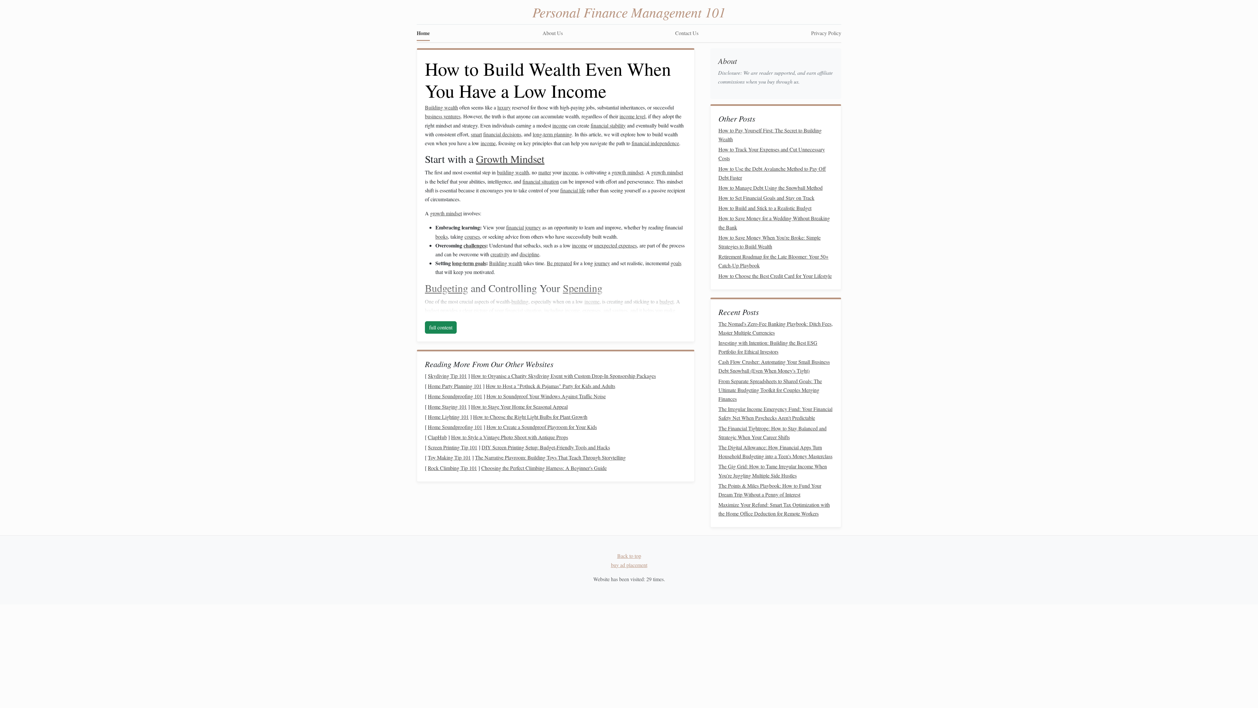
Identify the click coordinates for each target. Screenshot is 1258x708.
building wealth (513, 172)
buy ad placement (629, 564)
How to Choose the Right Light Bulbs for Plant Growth (530, 416)
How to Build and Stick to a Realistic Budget (764, 208)
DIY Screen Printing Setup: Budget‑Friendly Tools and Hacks (546, 447)
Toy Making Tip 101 (449, 457)
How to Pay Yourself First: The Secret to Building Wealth (770, 135)
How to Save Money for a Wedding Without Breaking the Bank (774, 222)
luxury (504, 107)
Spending (582, 288)
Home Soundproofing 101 (455, 396)
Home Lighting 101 (448, 416)
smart (476, 134)
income (559, 125)
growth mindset (627, 172)
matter (544, 172)
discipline (529, 254)
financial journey (523, 227)
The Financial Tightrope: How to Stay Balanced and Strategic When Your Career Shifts (772, 433)
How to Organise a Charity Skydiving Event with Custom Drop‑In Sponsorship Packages (563, 375)
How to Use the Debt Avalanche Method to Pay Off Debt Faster (772, 173)
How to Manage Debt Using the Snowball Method (770, 187)
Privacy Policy (826, 33)
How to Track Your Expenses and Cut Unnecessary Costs (771, 154)
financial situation (541, 181)
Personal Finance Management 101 (629, 12)
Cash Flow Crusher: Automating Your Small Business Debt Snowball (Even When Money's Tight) (774, 366)
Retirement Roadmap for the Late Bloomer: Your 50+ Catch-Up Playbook (773, 261)
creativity (499, 254)
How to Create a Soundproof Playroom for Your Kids (541, 426)
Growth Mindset (510, 159)
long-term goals (469, 263)
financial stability (608, 125)
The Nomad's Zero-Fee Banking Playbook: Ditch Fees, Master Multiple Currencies (775, 328)
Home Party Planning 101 (455, 386)
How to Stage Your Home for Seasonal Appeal (519, 406)
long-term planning (552, 134)
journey (602, 263)
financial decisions (502, 134)
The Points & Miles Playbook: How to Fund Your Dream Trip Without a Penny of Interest (769, 490)
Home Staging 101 (447, 406)
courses (472, 236)
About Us (553, 33)
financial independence (655, 143)
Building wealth (441, 107)
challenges (475, 245)
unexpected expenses (615, 245)
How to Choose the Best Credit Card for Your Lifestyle (775, 275)
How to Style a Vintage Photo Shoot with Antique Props (509, 437)
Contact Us (686, 33)
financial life (572, 190)
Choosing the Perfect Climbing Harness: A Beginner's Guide (544, 467)
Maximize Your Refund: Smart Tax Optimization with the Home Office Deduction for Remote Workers (774, 509)
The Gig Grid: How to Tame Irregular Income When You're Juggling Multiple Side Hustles (772, 471)
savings (620, 310)
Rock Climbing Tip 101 (452, 467)
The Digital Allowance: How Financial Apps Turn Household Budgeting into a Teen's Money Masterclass (775, 452)
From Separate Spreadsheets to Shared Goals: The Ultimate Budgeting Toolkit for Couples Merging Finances (770, 390)
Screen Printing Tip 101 (452, 447)
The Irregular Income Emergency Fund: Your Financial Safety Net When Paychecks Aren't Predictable (775, 413)
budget (666, 301)
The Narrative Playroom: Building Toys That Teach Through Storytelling (550, 457)
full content (440, 327)
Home (423, 33)
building (519, 301)
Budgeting (446, 288)
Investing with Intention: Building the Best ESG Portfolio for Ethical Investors (767, 347)
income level (632, 116)
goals (676, 263)
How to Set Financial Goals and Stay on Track (766, 197)
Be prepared (559, 263)
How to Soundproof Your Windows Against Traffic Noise (546, 396)
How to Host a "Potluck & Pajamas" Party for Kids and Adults (550, 386)
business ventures (443, 116)
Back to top (629, 555)
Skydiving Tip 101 (447, 375)
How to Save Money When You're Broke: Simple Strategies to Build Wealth (769, 242)
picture (481, 310)
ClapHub (437, 437)
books (441, 236)
